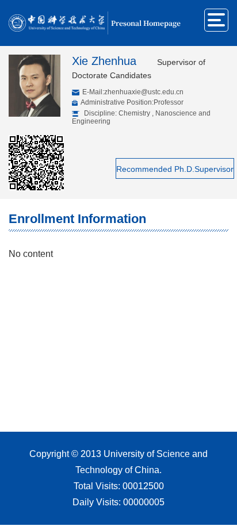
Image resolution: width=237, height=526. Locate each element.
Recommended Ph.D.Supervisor (175, 169)
